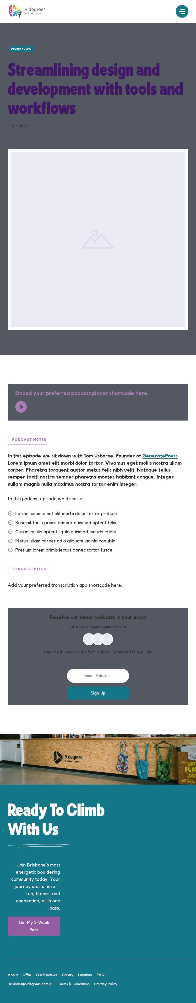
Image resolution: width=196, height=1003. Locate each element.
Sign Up (98, 693)
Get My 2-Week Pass (34, 926)
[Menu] (182, 11)
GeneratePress (160, 455)
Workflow (21, 48)
